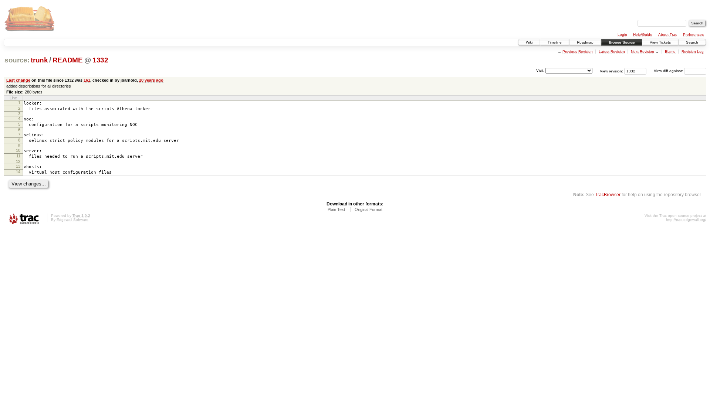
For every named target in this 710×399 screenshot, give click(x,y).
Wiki (529, 42)
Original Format (368, 209)
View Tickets (660, 42)
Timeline (555, 42)
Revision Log (693, 52)
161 (87, 80)
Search (692, 42)
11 (18, 156)
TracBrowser (608, 194)
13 (18, 166)
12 (18, 161)
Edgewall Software (72, 220)
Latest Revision (612, 52)
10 (18, 150)
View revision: (611, 71)
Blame (670, 52)
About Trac (667, 35)
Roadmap (585, 42)
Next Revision (642, 52)
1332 (100, 60)
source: (17, 60)
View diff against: (669, 71)
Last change (18, 80)
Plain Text (336, 209)
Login (622, 35)
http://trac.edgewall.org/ (686, 220)
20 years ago (151, 80)
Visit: (540, 70)
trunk (39, 60)
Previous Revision (577, 52)
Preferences (693, 35)
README (68, 60)
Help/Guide (642, 35)
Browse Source (622, 42)
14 (18, 172)
